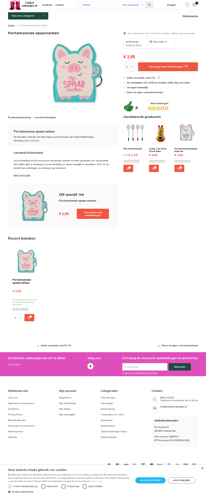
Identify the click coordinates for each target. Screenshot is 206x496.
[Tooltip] (159, 78)
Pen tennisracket (132, 148)
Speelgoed (106, 420)
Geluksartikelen (109, 437)
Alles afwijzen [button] (181, 480)
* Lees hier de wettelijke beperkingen (140, 373)
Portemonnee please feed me (185, 150)
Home (11, 25)
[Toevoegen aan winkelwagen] (29, 317)
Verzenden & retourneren (21, 425)
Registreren (65, 397)
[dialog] (103, 480)
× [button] (202, 468)
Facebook (90, 366)
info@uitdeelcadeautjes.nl (173, 406)
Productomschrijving (19, 117)
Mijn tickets (65, 408)
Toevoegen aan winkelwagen (93, 214)
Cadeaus (60, 5)
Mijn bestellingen (67, 403)
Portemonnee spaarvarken (22, 281)
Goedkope (47, 5)
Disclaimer (13, 408)
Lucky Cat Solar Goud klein (158, 150)
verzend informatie (45, 117)
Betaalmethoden (17, 420)
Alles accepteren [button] (150, 480)
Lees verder (97, 481)
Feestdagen (107, 403)
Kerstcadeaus (108, 408)
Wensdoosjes (108, 397)
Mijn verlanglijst (67, 414)
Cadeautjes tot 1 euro (112, 414)
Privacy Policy (15, 414)
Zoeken (149, 5)
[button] (69, 492)
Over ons (13, 397)
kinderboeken (108, 425)
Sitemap (12, 437)
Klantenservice (190, 15)
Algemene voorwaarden (21, 403)
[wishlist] (187, 5)
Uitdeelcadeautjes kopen (114, 431)
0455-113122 (167, 397)
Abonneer (180, 366)
